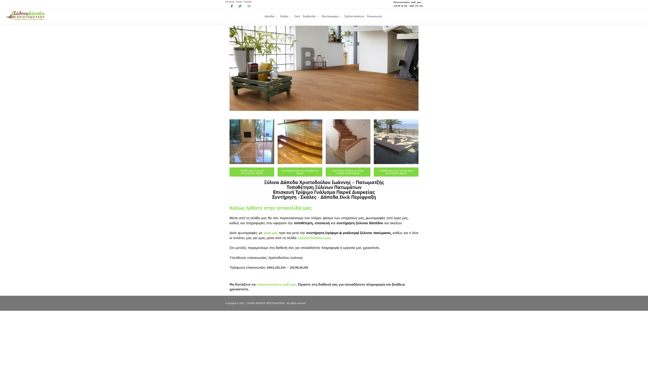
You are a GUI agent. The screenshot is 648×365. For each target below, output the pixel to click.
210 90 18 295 (400, 6)
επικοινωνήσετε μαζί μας (276, 284)
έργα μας (271, 233)
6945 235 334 (416, 6)
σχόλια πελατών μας (314, 238)
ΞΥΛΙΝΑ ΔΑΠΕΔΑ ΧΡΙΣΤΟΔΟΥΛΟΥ (265, 303)
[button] (233, 68)
